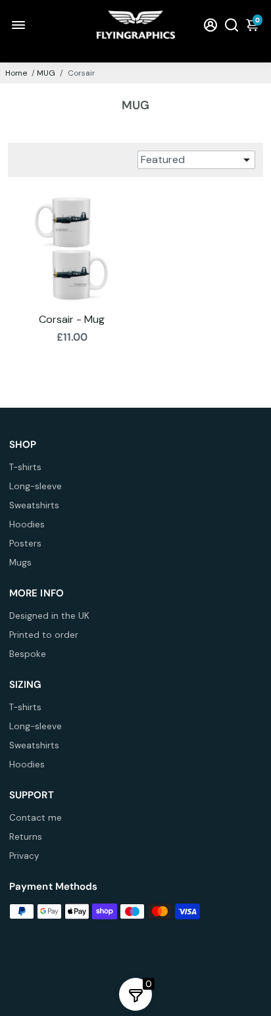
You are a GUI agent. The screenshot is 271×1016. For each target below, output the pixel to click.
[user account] (210, 24)
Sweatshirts (34, 505)
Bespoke (27, 654)
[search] (231, 24)
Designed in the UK (49, 615)
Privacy (24, 855)
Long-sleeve (35, 486)
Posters (25, 543)
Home (16, 73)
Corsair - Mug (72, 319)
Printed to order (43, 635)
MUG (46, 73)
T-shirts (25, 467)
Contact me (35, 817)
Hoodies (27, 524)
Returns (25, 836)
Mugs (20, 562)
